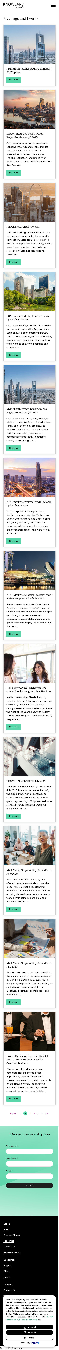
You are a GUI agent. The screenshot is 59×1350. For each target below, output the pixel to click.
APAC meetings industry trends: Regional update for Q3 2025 (28, 503)
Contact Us (9, 1290)
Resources (8, 1240)
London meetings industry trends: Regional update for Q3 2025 (24, 135)
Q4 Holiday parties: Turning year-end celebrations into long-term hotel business (28, 689)
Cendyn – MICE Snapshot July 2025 (25, 781)
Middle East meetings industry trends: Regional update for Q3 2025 (26, 410)
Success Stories (11, 1235)
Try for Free (9, 1246)
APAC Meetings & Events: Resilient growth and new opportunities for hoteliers (29, 596)
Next (47, 1113)
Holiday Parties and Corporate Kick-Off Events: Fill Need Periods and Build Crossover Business (27, 1059)
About (6, 1229)
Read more (15, 80)
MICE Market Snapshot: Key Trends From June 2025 (28, 872)
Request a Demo (11, 1252)
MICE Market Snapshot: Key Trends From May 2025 (28, 964)
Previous (13, 1113)
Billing (6, 1271)
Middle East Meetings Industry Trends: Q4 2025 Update (28, 70)
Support (7, 1265)
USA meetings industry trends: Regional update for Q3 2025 (27, 317)
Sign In (6, 1277)
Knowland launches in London (22, 226)
